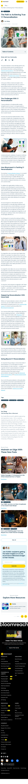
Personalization (6, 11)
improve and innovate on (7, 70)
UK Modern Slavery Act (5, 770)
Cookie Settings (23, 768)
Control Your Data (16, 768)
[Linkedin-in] (5, 756)
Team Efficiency (14, 528)
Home (2, 5)
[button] (25, 51)
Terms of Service (5, 584)
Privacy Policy (21, 583)
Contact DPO (9, 768)
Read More (4, 479)
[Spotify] (7, 756)
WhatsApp (19, 314)
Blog (6, 5)
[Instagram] (3, 756)
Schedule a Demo (20, 1)
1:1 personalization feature (13, 173)
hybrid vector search (14, 75)
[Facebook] (1, 756)
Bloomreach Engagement (7, 307)
